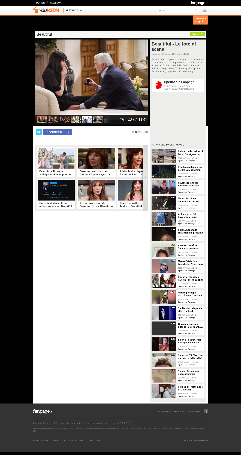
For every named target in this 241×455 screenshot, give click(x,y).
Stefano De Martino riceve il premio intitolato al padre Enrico (188, 372)
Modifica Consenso (77, 440)
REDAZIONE (95, 440)
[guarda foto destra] (102, 77)
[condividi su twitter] (39, 132)
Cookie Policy (58, 440)
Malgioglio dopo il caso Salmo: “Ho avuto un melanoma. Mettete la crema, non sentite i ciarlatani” (190, 294)
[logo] (199, 3)
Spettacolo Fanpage (179, 82)
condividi (54, 132)
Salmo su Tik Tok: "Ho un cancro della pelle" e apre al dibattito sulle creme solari (190, 357)
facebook (55, 3)
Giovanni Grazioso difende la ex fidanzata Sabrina (190, 325)
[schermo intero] (121, 120)
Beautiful (44, 34)
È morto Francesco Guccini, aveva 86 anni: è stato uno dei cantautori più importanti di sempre (190, 278)
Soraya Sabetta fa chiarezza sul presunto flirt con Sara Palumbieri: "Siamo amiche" (190, 231)
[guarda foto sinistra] (46, 77)
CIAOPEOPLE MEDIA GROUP (195, 440)
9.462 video (170, 86)
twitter (40, 3)
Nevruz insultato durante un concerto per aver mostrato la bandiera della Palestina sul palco (189, 200)
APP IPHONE (179, 411)
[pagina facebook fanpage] (206, 411)
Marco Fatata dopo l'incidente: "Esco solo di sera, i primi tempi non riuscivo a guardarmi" (190, 263)
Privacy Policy (40, 440)
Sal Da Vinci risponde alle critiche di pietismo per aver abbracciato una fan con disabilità (190, 310)
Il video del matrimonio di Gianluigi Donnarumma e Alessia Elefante (191, 388)
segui (195, 34)
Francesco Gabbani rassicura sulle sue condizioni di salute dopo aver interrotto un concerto (190, 184)
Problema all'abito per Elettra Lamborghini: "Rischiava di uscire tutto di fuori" (190, 168)
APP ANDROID (193, 411)
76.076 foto (184, 86)
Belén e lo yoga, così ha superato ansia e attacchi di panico (189, 341)
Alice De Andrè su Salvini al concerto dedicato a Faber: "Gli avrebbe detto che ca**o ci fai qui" (190, 247)
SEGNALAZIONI (164, 411)
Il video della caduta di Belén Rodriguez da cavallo (190, 153)
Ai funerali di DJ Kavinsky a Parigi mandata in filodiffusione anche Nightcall (189, 216)
